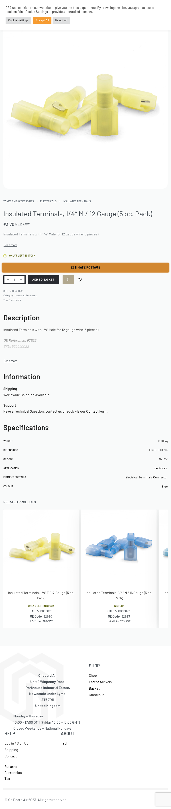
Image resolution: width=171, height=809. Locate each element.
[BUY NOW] (68, 279)
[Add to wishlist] (79, 279)
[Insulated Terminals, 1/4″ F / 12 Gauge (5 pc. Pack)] (41, 547)
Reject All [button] (61, 20)
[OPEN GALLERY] (85, 107)
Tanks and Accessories (18, 201)
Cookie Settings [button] (18, 20)
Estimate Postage (85, 267)
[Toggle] (10, 245)
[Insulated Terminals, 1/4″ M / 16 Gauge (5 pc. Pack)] (119, 547)
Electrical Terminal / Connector (147, 477)
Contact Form (96, 411)
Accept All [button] (42, 20)
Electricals (48, 201)
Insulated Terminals (77, 201)
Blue (165, 486)
